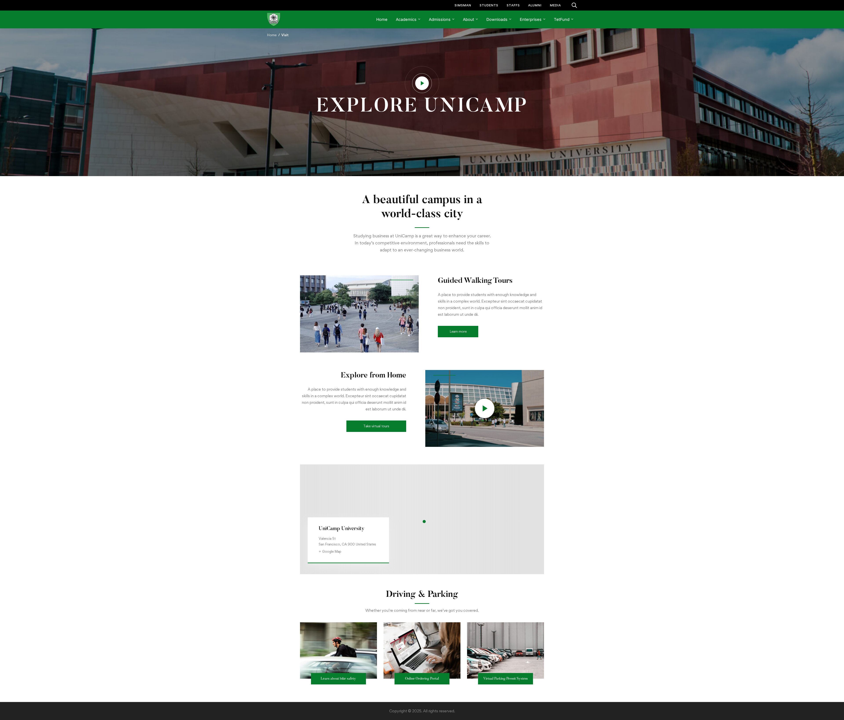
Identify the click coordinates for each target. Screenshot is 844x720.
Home (271, 35)
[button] (458, 331)
